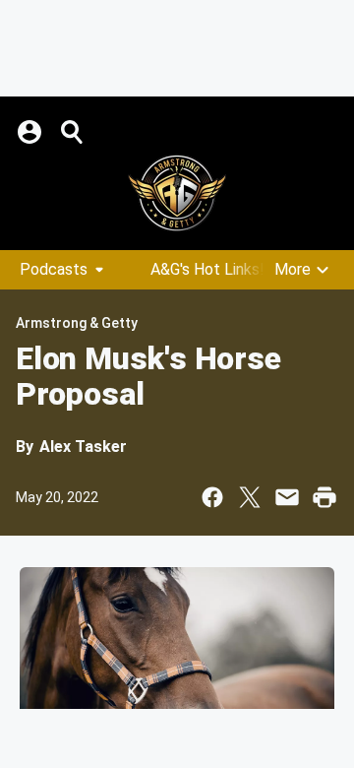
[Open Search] (73, 132)
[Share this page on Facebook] (212, 497)
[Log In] (31, 132)
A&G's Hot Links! (207, 269)
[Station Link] (177, 193)
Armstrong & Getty (77, 323)
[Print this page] (324, 497)
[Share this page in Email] (287, 497)
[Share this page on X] (250, 497)
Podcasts (54, 269)
